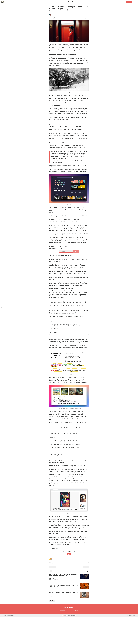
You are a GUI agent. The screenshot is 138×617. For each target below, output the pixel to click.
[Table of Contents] (1, 308)
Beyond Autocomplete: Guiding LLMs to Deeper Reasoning (63, 592)
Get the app (73, 615)
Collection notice (14, 615)
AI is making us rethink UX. (55, 548)
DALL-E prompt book (70, 374)
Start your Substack (67, 615)
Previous (53, 566)
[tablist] (54, 571)
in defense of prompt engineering (76, 282)
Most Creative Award (63, 422)
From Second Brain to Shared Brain (58, 584)
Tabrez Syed (54, 14)
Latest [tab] (53, 571)
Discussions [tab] (58, 571)
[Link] (48, 54)
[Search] (122, 2)
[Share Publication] (125, 2)
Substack (127, 615)
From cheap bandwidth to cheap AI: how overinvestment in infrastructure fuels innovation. (64, 578)
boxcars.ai (84, 525)
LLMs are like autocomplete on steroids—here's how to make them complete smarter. (63, 594)
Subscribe (129, 1)
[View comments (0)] (60, 589)
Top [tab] (50, 571)
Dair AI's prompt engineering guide (74, 316)
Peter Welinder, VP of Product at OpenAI (65, 145)
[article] (69, 577)
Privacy (8, 615)
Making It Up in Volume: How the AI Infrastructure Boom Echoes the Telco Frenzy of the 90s (63, 575)
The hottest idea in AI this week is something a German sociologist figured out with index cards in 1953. (63, 586)
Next (85, 566)
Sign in (134, 1)
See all (51, 600)
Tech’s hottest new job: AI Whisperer (73, 207)
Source (69, 92)
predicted (75, 246)
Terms (11, 615)
